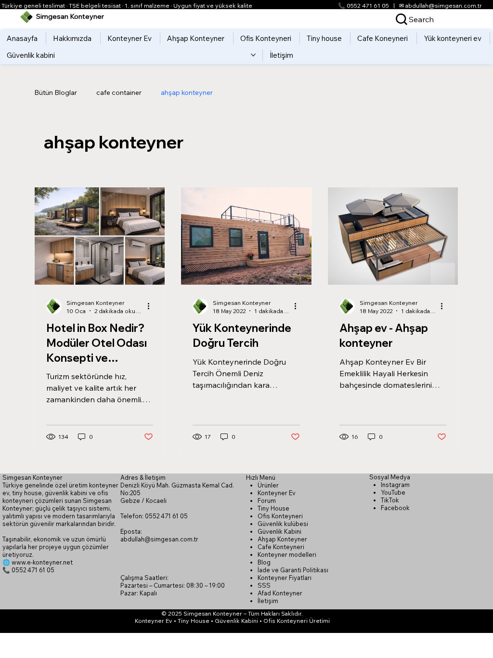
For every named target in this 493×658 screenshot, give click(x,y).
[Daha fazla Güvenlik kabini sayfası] (253, 55)
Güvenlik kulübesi (283, 523)
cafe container (119, 92)
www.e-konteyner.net (42, 562)
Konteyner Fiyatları (284, 577)
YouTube (393, 492)
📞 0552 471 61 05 (363, 5)
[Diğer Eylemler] (151, 306)
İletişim (268, 601)
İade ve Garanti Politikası (293, 570)
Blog (264, 562)
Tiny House (273, 508)
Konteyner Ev (277, 493)
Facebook (395, 508)
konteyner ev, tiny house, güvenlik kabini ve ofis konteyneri (60, 492)
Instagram (395, 484)
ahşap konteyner (187, 92)
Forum (267, 500)
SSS (264, 585)
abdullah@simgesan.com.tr (159, 539)
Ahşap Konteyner (282, 539)
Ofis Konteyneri (280, 516)
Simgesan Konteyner (70, 16)
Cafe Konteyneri (281, 547)
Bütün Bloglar (55, 92)
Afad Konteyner (280, 593)
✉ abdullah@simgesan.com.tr (440, 5)
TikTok (390, 500)
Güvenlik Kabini (279, 531)
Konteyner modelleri (287, 554)
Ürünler (268, 485)
